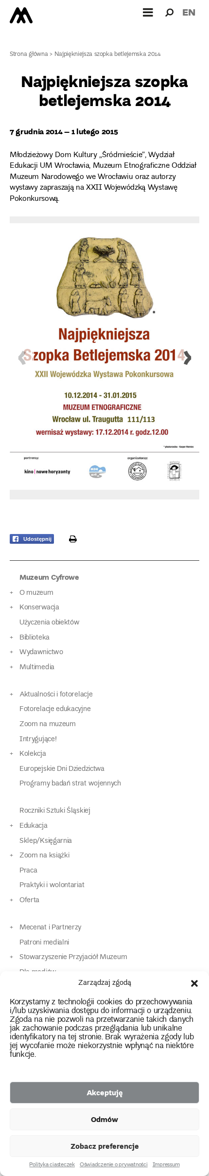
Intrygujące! (37, 739)
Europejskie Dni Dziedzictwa (61, 769)
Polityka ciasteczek (51, 1165)
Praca (28, 871)
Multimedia (36, 667)
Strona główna (29, 55)
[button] (194, 983)
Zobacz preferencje (104, 1145)
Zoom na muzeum (47, 724)
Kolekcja (32, 754)
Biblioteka (34, 638)
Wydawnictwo (41, 652)
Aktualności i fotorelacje (55, 695)
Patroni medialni (44, 943)
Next (187, 358)
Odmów (104, 1119)
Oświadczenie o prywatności (114, 1165)
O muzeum (36, 593)
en (188, 12)
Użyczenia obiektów (49, 623)
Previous (22, 358)
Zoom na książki (44, 856)
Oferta (29, 900)
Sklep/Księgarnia (45, 841)
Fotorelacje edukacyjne (54, 709)
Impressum (166, 1165)
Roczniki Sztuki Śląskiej (54, 811)
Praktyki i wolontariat (51, 885)
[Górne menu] (148, 12)
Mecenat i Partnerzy (50, 928)
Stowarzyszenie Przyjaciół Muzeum (73, 957)
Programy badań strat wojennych (70, 784)
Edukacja (33, 826)
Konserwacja (39, 608)
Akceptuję (105, 1092)
